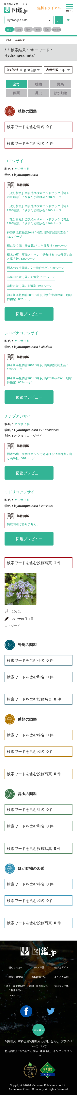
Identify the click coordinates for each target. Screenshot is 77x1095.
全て (9, 29)
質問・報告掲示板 (38, 986)
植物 (19, 29)
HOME (8, 40)
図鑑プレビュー (29, 313)
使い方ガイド (61, 967)
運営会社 (45, 1051)
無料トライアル (49, 7)
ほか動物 (56, 29)
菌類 (38, 29)
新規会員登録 (15, 976)
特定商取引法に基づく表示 (21, 1051)
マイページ (16, 995)
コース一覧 (38, 967)
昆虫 (47, 29)
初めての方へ (15, 967)
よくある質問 (61, 976)
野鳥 (28, 29)
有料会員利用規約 (29, 1041)
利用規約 (10, 1041)
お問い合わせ (50, 1041)
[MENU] (69, 4)
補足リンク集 (61, 986)
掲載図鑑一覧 (38, 976)
